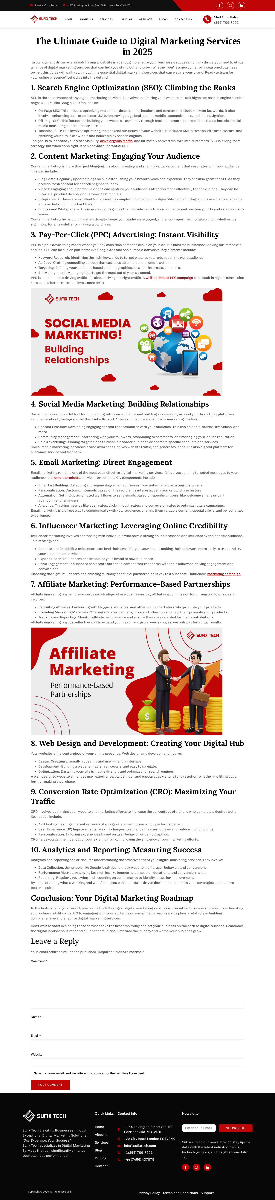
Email (36, 1035)
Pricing (126, 19)
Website (36, 1054)
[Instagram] (230, 5)
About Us (86, 19)
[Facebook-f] (219, 5)
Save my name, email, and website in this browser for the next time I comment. (89, 1073)
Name (36, 1017)
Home (69, 19)
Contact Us (183, 19)
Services (106, 19)
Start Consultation (226, 17)
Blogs (163, 19)
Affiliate (145, 19)
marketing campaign (224, 574)
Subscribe (235, 1128)
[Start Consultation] (207, 19)
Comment (39, 961)
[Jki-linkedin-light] (241, 5)
